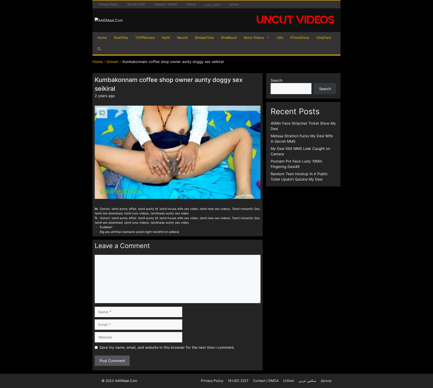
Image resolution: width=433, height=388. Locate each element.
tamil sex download (108, 213)
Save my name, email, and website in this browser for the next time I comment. (167, 347)
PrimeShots (299, 37)
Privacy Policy (108, 4)
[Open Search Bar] (99, 49)
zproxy (234, 4)
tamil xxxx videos (136, 213)
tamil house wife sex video (179, 209)
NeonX (182, 37)
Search (276, 80)
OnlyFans (323, 37)
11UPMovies (145, 37)
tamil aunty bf (148, 209)
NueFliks (121, 37)
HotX (166, 37)
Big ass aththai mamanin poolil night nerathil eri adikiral (139, 232)
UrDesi (191, 4)
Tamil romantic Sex (246, 209)
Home (102, 37)
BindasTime (204, 37)
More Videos (254, 37)
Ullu (280, 37)
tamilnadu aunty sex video (170, 213)
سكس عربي (212, 4)
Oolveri (112, 61)
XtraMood (229, 37)
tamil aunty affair (124, 209)
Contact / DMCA (165, 4)
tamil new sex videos (215, 209)
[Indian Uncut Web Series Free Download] (295, 26)
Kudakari (106, 227)
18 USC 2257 (136, 4)
